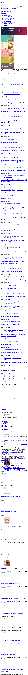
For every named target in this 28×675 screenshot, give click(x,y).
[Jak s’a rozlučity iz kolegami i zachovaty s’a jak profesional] (14, 176)
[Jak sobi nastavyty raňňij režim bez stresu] (14, 100)
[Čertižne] (14, 404)
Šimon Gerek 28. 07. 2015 (9, 511)
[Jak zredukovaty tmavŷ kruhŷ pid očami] (14, 293)
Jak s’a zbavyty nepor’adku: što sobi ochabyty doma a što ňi (12, 121)
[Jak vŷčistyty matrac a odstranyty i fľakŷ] (14, 277)
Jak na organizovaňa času (9, 142)
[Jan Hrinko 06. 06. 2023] (14, 649)
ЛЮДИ (7, 21)
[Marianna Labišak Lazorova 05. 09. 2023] (14, 593)
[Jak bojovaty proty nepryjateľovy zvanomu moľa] (14, 225)
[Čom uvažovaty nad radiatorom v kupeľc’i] (14, 248)
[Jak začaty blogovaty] (14, 195)
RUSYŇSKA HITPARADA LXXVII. (12, 396)
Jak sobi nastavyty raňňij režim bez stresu (13, 103)
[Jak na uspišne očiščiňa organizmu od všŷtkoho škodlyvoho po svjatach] (14, 156)
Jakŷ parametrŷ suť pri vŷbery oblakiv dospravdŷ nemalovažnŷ (13, 335)
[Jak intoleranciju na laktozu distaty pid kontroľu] (14, 214)
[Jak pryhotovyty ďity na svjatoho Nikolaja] (14, 204)
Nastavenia (3, 454)
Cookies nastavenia (22, 440)
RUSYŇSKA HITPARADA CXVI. (11, 627)
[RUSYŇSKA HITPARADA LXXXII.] (14, 520)
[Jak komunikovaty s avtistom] (14, 341)
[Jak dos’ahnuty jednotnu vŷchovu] (14, 268)
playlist (5, 25)
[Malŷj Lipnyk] (14, 549)
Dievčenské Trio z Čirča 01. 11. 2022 (12, 568)
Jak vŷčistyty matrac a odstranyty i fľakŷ (13, 280)
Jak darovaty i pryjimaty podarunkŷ (12, 190)
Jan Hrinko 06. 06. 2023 (8, 654)
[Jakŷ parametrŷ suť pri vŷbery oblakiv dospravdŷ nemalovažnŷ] (14, 330)
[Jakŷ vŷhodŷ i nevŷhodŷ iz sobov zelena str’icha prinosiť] (14, 236)
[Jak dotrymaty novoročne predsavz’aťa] (14, 167)
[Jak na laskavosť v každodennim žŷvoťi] (14, 108)
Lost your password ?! (11, 8)
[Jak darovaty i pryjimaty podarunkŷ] (14, 187)
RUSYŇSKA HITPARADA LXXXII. (12, 526)
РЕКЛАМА (10, 22)
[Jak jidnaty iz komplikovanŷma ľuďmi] (14, 376)
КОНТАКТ (9, 23)
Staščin (3, 482)
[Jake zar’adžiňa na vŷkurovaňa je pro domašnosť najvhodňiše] (14, 302)
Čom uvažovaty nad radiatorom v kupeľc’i (14, 252)
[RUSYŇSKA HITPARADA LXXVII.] (14, 390)
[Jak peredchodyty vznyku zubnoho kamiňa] (14, 358)
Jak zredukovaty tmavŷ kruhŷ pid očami (13, 296)
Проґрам (9, 18)
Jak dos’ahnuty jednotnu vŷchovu (11, 271)
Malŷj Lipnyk (5, 555)
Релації (8, 19)
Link (20, 71)
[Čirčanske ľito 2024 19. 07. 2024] (14, 635)
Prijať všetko (9, 454)
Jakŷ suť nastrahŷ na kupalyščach (11, 352)
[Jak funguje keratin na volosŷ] (14, 313)
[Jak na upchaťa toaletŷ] (14, 367)
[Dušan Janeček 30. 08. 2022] (14, 578)
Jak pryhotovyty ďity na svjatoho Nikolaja (14, 208)
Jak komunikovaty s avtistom (10, 344)
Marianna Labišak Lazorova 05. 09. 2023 (13, 598)
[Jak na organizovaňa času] (14, 139)
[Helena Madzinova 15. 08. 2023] (14, 490)
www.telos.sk (24, 444)
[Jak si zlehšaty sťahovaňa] (14, 285)
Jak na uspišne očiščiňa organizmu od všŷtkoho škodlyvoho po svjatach (12, 161)
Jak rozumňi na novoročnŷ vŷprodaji (12, 150)
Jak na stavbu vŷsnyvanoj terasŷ (11, 324)
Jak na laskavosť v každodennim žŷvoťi (13, 111)
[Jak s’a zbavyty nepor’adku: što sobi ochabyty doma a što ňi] (14, 117)
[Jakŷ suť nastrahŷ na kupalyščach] (14, 349)
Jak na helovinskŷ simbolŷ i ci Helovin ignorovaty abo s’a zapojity (12, 262)
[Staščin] (14, 477)
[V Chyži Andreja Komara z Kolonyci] (14, 608)
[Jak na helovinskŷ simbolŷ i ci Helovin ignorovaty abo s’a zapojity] (14, 258)
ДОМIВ (8, 15)
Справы (8, 17)
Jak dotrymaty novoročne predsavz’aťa (13, 170)
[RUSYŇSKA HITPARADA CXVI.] (14, 621)
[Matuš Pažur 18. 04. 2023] (14, 534)
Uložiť (2, 473)
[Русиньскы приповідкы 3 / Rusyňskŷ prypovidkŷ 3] (14, 664)
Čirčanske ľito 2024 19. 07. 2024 (11, 641)
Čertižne (3, 409)
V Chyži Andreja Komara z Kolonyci (12, 613)
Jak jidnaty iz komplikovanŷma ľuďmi (13, 379)
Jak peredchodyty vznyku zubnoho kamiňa (14, 362)
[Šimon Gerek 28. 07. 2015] (14, 505)
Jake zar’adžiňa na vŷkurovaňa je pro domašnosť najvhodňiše (12, 307)
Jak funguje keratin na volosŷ (10, 316)
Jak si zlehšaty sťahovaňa (8, 288)
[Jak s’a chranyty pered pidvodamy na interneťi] (14, 128)
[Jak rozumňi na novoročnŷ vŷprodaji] (14, 147)
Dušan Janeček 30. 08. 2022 (9, 583)
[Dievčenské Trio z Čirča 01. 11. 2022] (14, 563)
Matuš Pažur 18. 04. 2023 (8, 540)
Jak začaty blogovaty (7, 198)
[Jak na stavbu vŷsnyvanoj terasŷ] (14, 321)
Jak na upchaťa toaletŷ (8, 370)
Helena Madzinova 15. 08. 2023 (10, 496)
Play (23, 69)
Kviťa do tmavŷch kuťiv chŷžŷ (11, 71)
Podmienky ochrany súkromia (10, 440)
